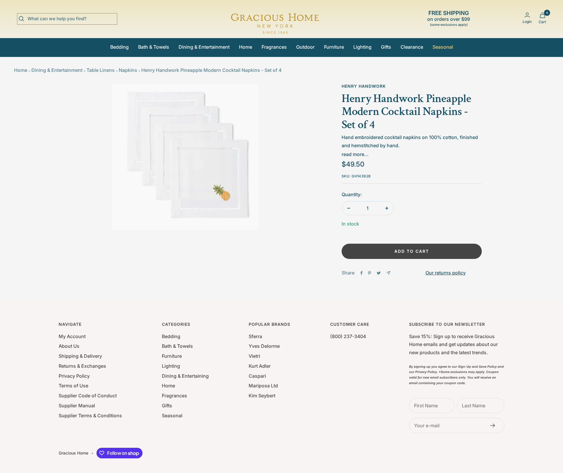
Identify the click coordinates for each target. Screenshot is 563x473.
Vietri (254, 356)
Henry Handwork (364, 86)
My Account (72, 336)
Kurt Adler (260, 366)
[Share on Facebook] (361, 273)
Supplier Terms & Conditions (90, 415)
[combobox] (72, 19)
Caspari (257, 376)
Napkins (128, 70)
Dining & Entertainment (204, 47)
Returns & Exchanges (82, 366)
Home (245, 47)
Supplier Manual (77, 405)
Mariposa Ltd (263, 386)
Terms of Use (73, 386)
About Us (69, 346)
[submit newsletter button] (494, 425)
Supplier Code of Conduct (88, 396)
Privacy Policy (74, 376)
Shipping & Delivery (80, 356)
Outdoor (305, 47)
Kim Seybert (262, 396)
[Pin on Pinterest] (369, 273)
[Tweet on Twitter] (378, 273)
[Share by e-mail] (388, 273)
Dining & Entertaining (185, 376)
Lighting (362, 47)
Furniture (334, 47)
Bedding (119, 47)
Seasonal (443, 47)
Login (527, 21)
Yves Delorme (264, 346)
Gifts (386, 47)
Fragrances (274, 47)
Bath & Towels (153, 47)
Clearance (412, 47)
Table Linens (101, 70)
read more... (355, 154)
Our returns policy (445, 273)
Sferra (255, 336)
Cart (542, 22)
